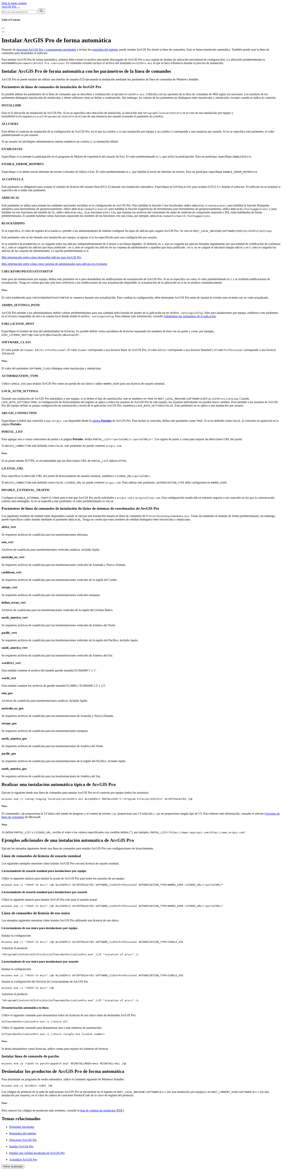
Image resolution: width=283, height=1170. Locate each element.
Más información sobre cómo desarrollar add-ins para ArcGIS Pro (41, 257)
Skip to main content (14, 3)
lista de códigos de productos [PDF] (102, 1110)
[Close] (3, 28)
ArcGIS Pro (9, 6)
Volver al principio (13, 1166)
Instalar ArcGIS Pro (21, 1146)
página (102, 420)
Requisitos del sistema (22, 1133)
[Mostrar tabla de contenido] (3, 31)
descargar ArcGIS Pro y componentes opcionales (46, 49)
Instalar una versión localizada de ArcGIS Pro (37, 1153)
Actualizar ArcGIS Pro (23, 1159)
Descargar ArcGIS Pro (23, 1140)
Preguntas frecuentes (21, 1126)
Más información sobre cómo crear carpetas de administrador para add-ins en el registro (54, 264)
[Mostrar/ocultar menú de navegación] (18, 7)
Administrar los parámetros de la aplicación (189, 316)
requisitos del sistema (105, 49)
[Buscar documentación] (41, 11)
